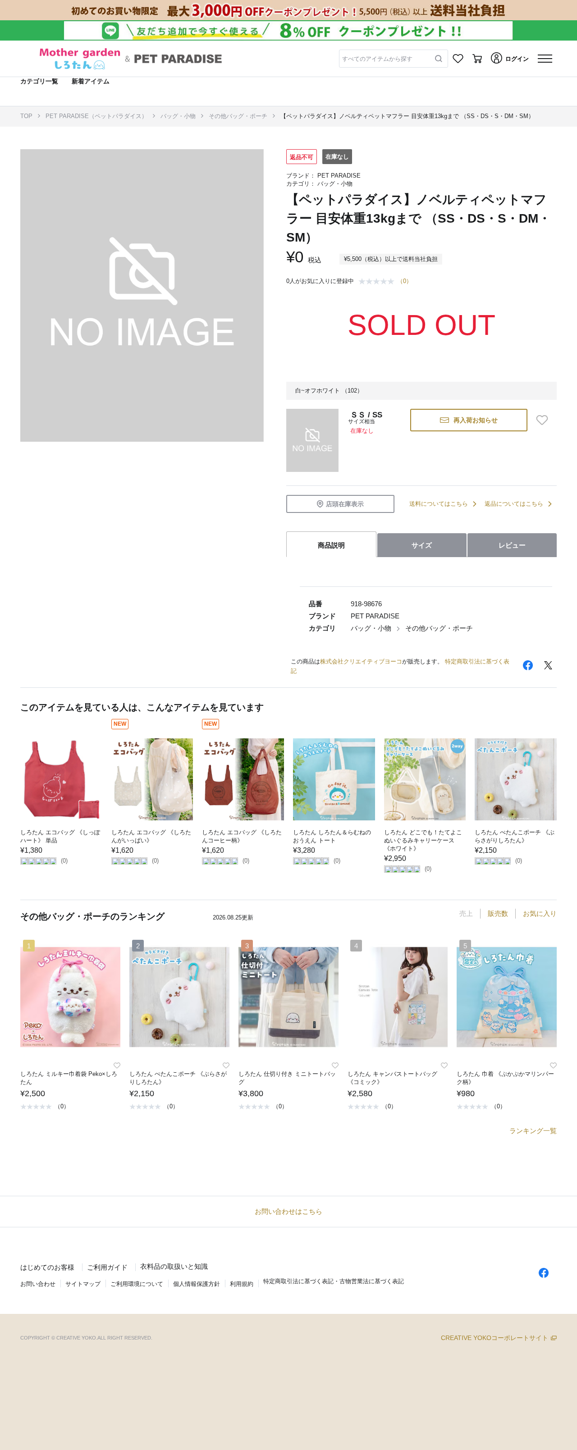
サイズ (422, 545)
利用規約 (241, 1284)
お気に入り (540, 913)
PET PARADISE (339, 175)
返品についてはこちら (514, 503)
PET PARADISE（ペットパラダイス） (96, 116)
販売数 (498, 913)
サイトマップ (83, 1284)
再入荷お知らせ (475, 420)
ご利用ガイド (107, 1267)
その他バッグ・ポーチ (238, 116)
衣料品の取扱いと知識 (174, 1266)
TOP (26, 116)
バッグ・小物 (178, 116)
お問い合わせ (37, 1284)
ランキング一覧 (533, 1130)
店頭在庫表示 (345, 504)
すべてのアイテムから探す (377, 59)
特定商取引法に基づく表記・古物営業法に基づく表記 (333, 1281)
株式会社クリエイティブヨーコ (361, 661)
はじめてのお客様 (47, 1267)
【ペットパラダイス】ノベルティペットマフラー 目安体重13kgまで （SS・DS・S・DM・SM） (407, 116)
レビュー (512, 545)
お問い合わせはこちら (288, 1211)
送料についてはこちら (438, 503)
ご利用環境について (136, 1284)
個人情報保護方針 (196, 1284)
